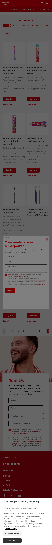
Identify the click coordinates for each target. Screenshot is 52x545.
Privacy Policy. (11, 528)
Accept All (12, 540)
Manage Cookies (12, 533)
